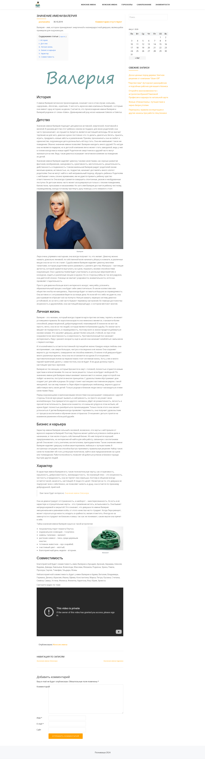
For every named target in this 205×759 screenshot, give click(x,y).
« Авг (137, 58)
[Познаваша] (38, 4)
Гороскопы (127, 5)
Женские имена (88, 5)
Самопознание (144, 5)
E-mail (40, 724)
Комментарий (43, 686)
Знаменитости (163, 5)
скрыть (62, 36)
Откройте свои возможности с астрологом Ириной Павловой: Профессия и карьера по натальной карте (148, 94)
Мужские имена (109, 5)
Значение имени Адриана (113, 661)
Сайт (39, 729)
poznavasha (44, 21)
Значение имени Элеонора (77, 493)
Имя (39, 718)
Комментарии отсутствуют (109, 21)
